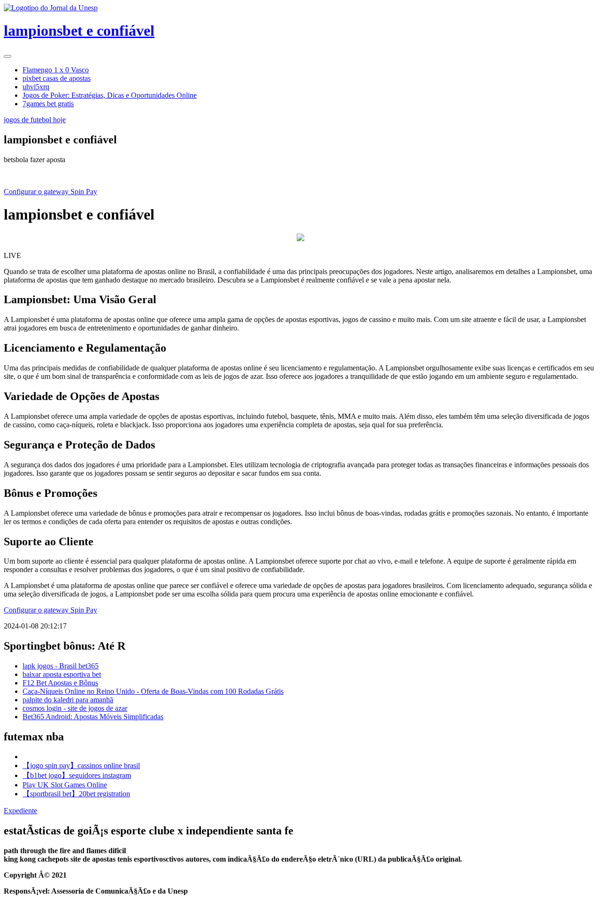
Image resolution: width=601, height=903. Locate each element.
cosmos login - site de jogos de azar (75, 708)
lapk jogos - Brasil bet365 (61, 666)
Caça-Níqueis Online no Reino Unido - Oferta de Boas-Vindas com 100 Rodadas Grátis (153, 691)
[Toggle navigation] (7, 56)
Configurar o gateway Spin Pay (50, 192)
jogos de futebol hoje (35, 120)
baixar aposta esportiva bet (62, 674)
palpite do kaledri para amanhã (68, 700)
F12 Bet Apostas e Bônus (60, 683)
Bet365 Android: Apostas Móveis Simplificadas (93, 717)
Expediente (20, 811)
